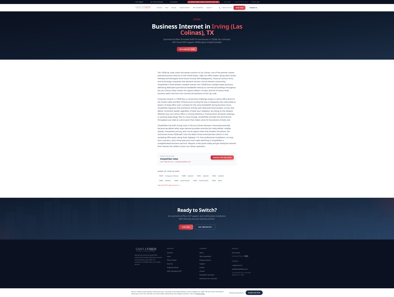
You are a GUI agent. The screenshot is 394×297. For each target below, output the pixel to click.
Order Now (239, 8)
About (201, 253)
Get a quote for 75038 (187, 49)
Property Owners (184, 8)
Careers (202, 267)
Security (173, 8)
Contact (202, 271)
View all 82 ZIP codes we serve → (169, 185)
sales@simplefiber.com (183, 162)
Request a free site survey (222, 157)
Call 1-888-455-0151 (208, 49)
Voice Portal (227, 2)
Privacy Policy (200, 294)
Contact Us (253, 8)
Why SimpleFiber (198, 8)
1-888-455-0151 (168, 162)
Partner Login (255, 2)
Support (208, 8)
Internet (159, 8)
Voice (166, 8)
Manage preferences (236, 293)
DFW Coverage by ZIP (174, 271)
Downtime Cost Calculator (208, 278)
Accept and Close (254, 293)
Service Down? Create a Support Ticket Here (204, 2)
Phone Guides (172, 260)
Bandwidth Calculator (206, 275)
